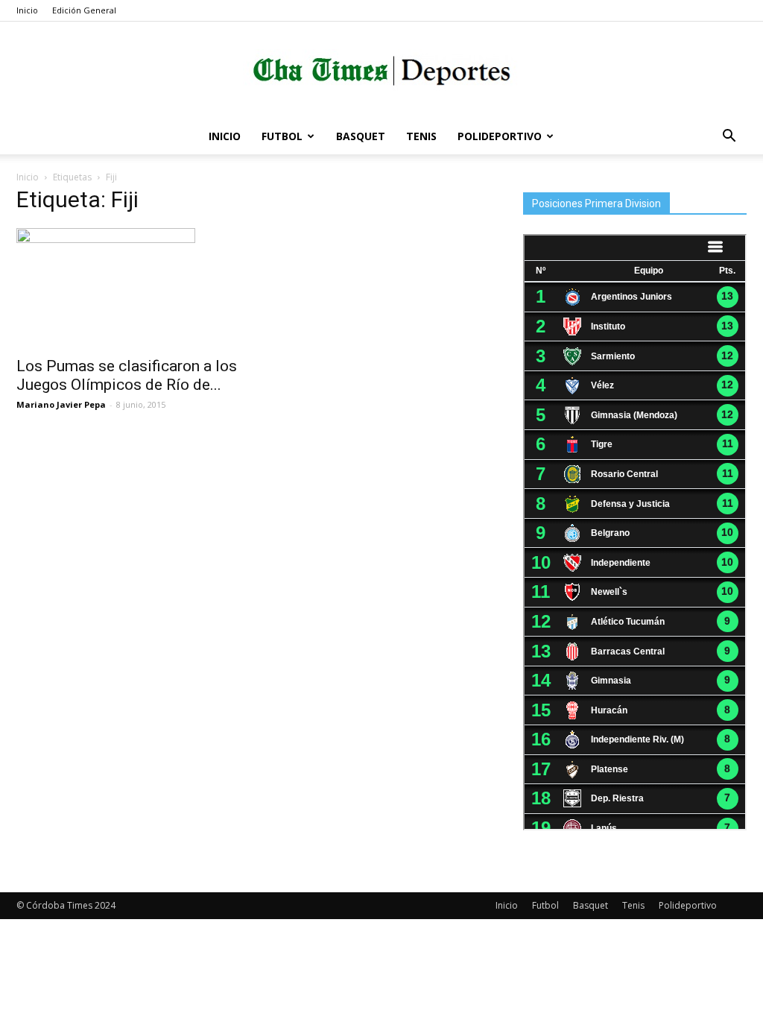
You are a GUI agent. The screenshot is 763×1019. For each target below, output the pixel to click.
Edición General (84, 10)
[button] (729, 137)
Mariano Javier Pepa (61, 404)
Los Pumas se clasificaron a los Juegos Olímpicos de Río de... (126, 375)
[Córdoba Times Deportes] (381, 71)
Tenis (421, 136)
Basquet (360, 136)
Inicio (27, 10)
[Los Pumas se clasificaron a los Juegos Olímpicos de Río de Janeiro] (128, 287)
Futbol (282, 136)
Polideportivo (500, 136)
